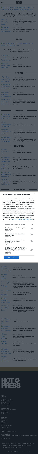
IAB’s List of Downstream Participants (21, 219)
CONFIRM (11, 257)
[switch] (31, 228)
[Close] (34, 194)
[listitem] (19, 224)
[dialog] (19, 227)
